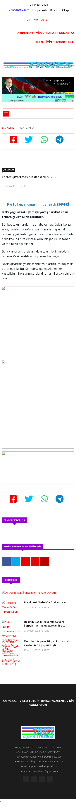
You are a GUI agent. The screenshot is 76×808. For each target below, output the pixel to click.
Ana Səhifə (8, 128)
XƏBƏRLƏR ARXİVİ (19, 10)
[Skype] (42, 780)
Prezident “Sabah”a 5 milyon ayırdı (47, 602)
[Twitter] (34, 780)
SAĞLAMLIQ (8, 169)
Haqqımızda (39, 10)
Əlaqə (65, 10)
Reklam (54, 10)
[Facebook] (26, 780)
